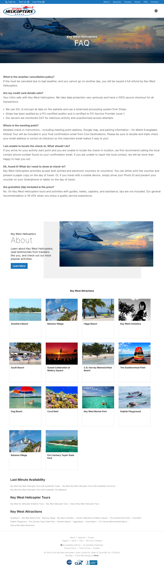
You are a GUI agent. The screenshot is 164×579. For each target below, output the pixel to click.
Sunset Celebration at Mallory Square (91, 518)
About (137, 2)
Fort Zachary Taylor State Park (42, 521)
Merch (107, 2)
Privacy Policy (70, 548)
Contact (155, 2)
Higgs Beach (90, 323)
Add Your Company (94, 540)
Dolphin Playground (130, 411)
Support (65, 540)
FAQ (146, 2)
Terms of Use (84, 548)
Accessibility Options (71, 545)
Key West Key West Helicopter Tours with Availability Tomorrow (88, 486)
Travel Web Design (83, 555)
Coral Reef (52, 411)
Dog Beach (16, 411)
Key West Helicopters (66, 552)
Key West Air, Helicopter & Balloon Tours (27, 504)
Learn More (19, 266)
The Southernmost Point (132, 367)
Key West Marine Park (95, 411)
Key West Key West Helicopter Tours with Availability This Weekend (38, 490)
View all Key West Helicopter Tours (84, 504)
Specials (117, 2)
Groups (127, 2)
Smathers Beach (19, 323)
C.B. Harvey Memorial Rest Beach (113, 521)
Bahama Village (55, 323)
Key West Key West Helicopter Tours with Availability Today (35, 486)
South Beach (17, 367)
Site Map (69, 555)
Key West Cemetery (130, 323)
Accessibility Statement (93, 545)
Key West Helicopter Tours (57, 504)
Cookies (96, 548)
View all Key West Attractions (22, 525)
